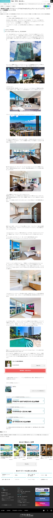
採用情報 (8, 510)
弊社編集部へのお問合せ (17, 510)
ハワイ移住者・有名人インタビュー (23, 502)
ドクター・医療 (44, 475)
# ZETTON (28, 434)
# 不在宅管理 (14, 434)
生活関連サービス (44, 479)
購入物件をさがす (5, 492)
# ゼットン (32, 434)
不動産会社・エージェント (6, 475)
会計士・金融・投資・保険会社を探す (23, 491)
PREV (2, 6)
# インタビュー (2, 436)
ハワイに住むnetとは (46, 1)
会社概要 (3, 510)
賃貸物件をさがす (5, 495)
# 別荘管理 (10, 434)
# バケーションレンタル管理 (21, 434)
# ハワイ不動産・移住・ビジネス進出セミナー (42, 434)
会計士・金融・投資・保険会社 (31, 475)
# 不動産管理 (6, 434)
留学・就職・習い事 (6, 479)
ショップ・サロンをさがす (22, 499)
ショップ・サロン (31, 479)
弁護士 (16, 475)
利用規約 (26, 510)
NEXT (14, 6)
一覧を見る (8, 6)
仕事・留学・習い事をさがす (22, 496)
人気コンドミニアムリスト (6, 498)
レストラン (17, 479)
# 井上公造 (7, 436)
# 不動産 (1, 434)
